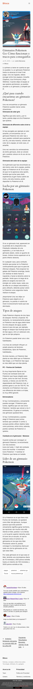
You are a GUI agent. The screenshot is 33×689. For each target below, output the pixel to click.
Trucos (6, 573)
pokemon (14, 570)
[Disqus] (16, 607)
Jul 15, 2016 (6, 61)
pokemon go (24, 570)
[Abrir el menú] (29, 3)
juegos (6, 570)
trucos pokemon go (17, 573)
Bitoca (6, 3)
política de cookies (23, 686)
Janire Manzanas (20, 61)
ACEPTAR (17, 687)
